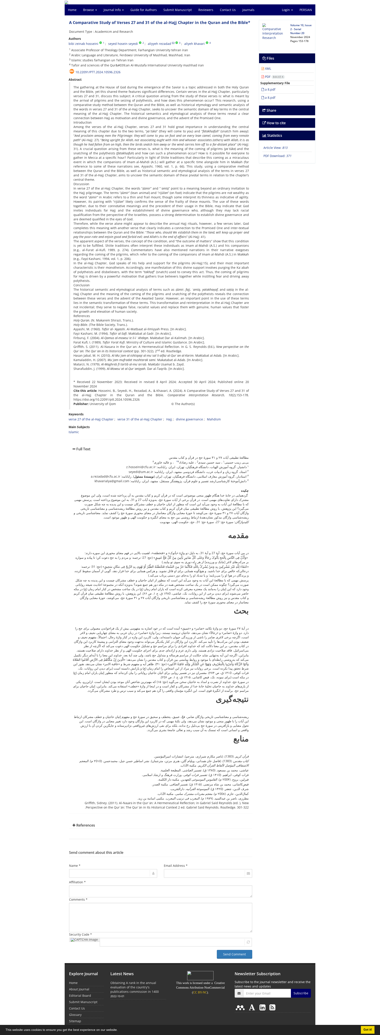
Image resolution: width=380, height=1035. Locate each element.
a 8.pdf (269, 89)
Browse (89, 10)
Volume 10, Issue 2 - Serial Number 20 (301, 29)
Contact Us (228, 10)
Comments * (78, 899)
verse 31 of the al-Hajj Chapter (139, 419)
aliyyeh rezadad (159, 44)
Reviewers (205, 10)
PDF (273, 77)
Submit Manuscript (177, 10)
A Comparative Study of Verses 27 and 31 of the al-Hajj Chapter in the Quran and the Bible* (159, 22)
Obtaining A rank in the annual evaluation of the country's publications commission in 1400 (134, 987)
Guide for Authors (143, 10)
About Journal (79, 989)
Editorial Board (80, 995)
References (85, 825)
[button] (119, 1030)
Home (72, 10)
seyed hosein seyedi (123, 44)
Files (270, 58)
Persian (306, 10)
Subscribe (301, 993)
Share (271, 110)
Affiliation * (77, 882)
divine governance (189, 419)
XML (267, 68)
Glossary (75, 1015)
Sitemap (75, 1021)
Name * (74, 865)
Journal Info (113, 10)
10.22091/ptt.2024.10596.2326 (98, 72)
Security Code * (80, 934)
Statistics (274, 135)
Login (286, 10)
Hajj (169, 419)
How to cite (276, 122)
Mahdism (214, 419)
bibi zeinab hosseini (83, 44)
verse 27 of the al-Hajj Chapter (91, 419)
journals (248, 10)
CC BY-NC (200, 992)
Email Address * (176, 865)
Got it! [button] (368, 1029)
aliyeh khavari (194, 44)
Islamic (74, 432)
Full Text (82, 449)
